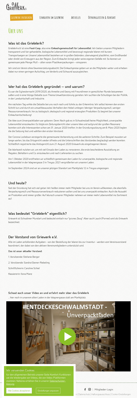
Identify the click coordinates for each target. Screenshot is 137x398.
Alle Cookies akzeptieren (19, 390)
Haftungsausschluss (100, 394)
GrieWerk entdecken (21, 17)
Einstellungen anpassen (48, 390)
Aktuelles (76, 17)
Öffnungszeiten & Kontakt (102, 17)
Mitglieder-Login (104, 389)
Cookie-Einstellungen (121, 394)
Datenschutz (84, 394)
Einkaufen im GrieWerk (51, 17)
